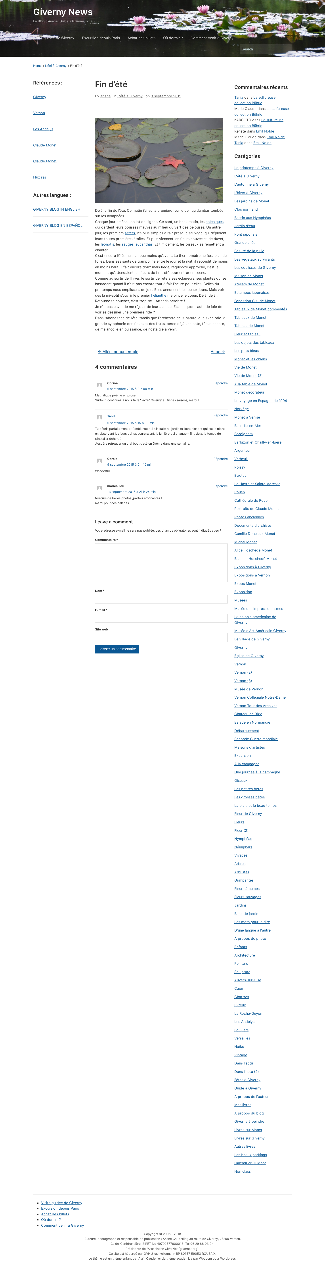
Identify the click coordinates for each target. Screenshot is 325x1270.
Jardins (240, 905)
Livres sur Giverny (249, 1138)
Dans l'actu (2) (246, 1071)
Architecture (244, 955)
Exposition (243, 592)
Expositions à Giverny (252, 567)
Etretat (240, 475)
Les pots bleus (246, 350)
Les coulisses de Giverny (255, 267)
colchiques (215, 221)
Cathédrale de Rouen (252, 500)
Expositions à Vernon (252, 575)
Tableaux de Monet (250, 317)
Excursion (242, 755)
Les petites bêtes (248, 789)
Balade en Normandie (252, 722)
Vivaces (240, 855)
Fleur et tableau (247, 334)
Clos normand (246, 209)
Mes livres (242, 1105)
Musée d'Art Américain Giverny (260, 630)
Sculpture (242, 972)
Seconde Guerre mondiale (256, 739)
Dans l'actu (243, 1063)
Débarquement (246, 730)
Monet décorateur (249, 392)
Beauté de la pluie (249, 251)
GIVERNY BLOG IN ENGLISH (56, 209)
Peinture (241, 963)
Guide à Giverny (247, 1088)
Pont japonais (245, 234)
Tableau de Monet (249, 325)
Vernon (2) (243, 672)
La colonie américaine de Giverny (255, 620)
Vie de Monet (245, 367)
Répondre (221, 383)
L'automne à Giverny (251, 184)
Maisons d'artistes (249, 747)
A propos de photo (250, 938)
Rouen (239, 492)
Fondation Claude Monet (254, 301)
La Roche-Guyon (248, 1013)
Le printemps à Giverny (253, 167)
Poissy (239, 467)
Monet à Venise (247, 417)
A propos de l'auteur (251, 1096)
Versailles (242, 1038)
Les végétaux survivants (254, 259)
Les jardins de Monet (251, 201)
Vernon (39, 113)
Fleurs (239, 822)
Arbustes (241, 872)
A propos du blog (249, 1113)
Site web (101, 629)
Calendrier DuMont (250, 1163)
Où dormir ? (173, 38)
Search (286, 49)
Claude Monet (45, 145)
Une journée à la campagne (257, 772)
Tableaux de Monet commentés (260, 309)
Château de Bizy (248, 714)
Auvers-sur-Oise (247, 980)
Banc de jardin (246, 913)
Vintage (240, 1055)
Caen (238, 988)
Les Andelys (43, 129)
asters (130, 233)
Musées (240, 600)
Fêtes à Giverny (247, 1080)
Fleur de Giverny (248, 813)
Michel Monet (245, 542)
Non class (242, 1171)
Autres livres (244, 1146)
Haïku (239, 1046)
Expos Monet (245, 583)
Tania (111, 416)
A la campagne (246, 764)
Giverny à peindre (249, 1121)
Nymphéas (243, 838)
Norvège (241, 409)
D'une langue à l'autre (252, 930)
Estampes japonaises (252, 292)
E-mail (101, 610)
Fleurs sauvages (247, 897)
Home (37, 65)
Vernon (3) (243, 680)
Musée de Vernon (248, 689)
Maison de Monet (248, 276)
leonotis (107, 244)
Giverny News (63, 11)
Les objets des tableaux (254, 342)
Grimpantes (244, 880)
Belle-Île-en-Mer (247, 425)
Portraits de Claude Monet (256, 508)
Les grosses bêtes (249, 797)
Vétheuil (241, 459)
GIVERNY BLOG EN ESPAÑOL (57, 225)
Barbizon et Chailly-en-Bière (257, 442)
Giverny (39, 97)
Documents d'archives (252, 525)
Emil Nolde (265, 131)
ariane (105, 96)
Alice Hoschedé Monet (253, 550)
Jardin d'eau (244, 226)
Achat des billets (141, 38)
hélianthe (158, 295)
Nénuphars (243, 847)
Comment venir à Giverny (212, 38)
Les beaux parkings (250, 1155)
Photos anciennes (249, 517)
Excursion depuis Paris (101, 38)
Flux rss (39, 177)
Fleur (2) (241, 830)
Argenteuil (242, 450)
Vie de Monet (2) (248, 375)
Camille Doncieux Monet (254, 533)
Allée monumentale (118, 351)
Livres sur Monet (248, 1130)
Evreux (240, 1005)
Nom (100, 591)
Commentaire (106, 540)
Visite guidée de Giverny (53, 38)
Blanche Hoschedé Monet (255, 558)
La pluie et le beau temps (255, 805)
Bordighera (243, 434)
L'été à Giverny (56, 65)
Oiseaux (241, 780)
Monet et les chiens (250, 359)
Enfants (240, 947)
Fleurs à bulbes (247, 888)
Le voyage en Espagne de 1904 (260, 400)
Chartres (241, 997)
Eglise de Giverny (249, 655)
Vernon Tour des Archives (255, 705)
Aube (218, 351)
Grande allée (244, 242)
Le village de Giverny (252, 639)
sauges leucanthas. (137, 244)
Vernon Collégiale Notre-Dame (260, 697)
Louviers (241, 1030)
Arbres (239, 863)
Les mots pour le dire (252, 922)
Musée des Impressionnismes (258, 608)
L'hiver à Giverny (248, 192)
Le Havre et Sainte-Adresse (257, 484)
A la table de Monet (250, 384)
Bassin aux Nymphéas (252, 217)
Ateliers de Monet (249, 284)
